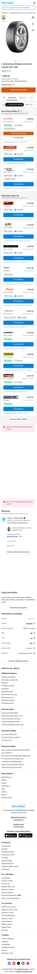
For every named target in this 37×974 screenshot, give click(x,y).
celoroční (29, 623)
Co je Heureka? (6, 846)
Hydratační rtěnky (7, 692)
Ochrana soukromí (7, 892)
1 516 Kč (30, 147)
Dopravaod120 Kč (28, 172)
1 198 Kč (30, 225)
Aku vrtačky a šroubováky (9, 680)
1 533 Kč (30, 169)
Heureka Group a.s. (23, 969)
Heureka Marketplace (8, 915)
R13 (31, 643)
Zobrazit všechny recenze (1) (18, 552)
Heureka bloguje (7, 861)
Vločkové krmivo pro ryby (9, 694)
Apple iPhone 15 (6, 777)
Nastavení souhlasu (8, 890)
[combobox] (18, 7)
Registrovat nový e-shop (9, 910)
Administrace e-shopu (9, 907)
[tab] (11, 97)
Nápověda (5, 930)
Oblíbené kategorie (9, 673)
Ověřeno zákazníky (8, 939)
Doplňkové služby (10, 179)
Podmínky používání (8, 852)
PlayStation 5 (5, 786)
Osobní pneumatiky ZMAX (9, 713)
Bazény (3, 783)
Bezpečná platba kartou (9, 895)
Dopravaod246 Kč (28, 292)
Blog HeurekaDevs (8, 864)
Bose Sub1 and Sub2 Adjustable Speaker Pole (15, 756)
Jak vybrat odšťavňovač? (9, 734)
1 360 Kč (30, 289)
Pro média (5, 858)
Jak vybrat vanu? (6, 740)
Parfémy (4, 780)
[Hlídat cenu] (33, 24)
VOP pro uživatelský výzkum (10, 898)
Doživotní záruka (9, 129)
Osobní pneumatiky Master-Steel (12, 716)
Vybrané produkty (8, 746)
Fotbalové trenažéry (7, 686)
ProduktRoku (6, 944)
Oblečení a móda (6, 798)
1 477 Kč (30, 397)
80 (31, 638)
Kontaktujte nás (18, 820)
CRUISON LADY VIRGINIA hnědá (11, 762)
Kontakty (5, 849)
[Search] (4, 97)
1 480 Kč (30, 119)
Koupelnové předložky (8, 677)
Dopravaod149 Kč (28, 206)
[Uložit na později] (33, 30)
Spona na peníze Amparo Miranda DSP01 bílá (15, 750)
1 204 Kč (30, 246)
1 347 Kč (30, 268)
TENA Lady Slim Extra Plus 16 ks (11, 767)
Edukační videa (6, 927)
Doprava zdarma (29, 122)
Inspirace (4, 950)
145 (31, 633)
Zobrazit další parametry (18, 661)
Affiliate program (7, 924)
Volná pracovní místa (8, 855)
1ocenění (19, 125)
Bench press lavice (7, 697)
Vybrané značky (7, 709)
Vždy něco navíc (6, 84)
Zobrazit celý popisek (18, 607)
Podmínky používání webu (24, 971)
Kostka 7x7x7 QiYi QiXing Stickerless (12, 764)
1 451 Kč (30, 375)
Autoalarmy (5, 689)
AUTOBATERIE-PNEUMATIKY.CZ (17, 523)
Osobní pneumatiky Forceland (10, 719)
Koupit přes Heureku (18, 133)
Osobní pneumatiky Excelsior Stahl (12, 725)
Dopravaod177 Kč (28, 357)
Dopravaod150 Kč (28, 249)
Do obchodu (18, 137)
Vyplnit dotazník (18, 827)
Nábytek (4, 795)
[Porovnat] (33, 17)
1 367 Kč (30, 311)
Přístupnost (5, 869)
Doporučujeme (7, 773)
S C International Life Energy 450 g (12, 759)
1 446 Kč (30, 354)
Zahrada (4, 792)
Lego (3, 789)
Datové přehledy (7, 921)
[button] (11, 97)
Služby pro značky (7, 918)
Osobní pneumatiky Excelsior (10, 722)
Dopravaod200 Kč (28, 400)
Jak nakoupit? (6, 878)
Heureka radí (6, 884)
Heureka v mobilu (7, 881)
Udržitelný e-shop (7, 953)
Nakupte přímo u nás (8, 887)
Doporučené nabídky (15, 105)
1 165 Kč (30, 203)
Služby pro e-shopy (8, 913)
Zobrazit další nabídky (18, 419)
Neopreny (4, 683)
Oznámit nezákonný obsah (10, 866)
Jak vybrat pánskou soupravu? (11, 737)
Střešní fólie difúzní (7, 703)
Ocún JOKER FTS (6, 753)
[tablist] (18, 97)
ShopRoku (5, 942)
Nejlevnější (29, 105)
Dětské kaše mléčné (7, 700)
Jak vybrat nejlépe (8, 731)
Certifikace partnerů (8, 947)
